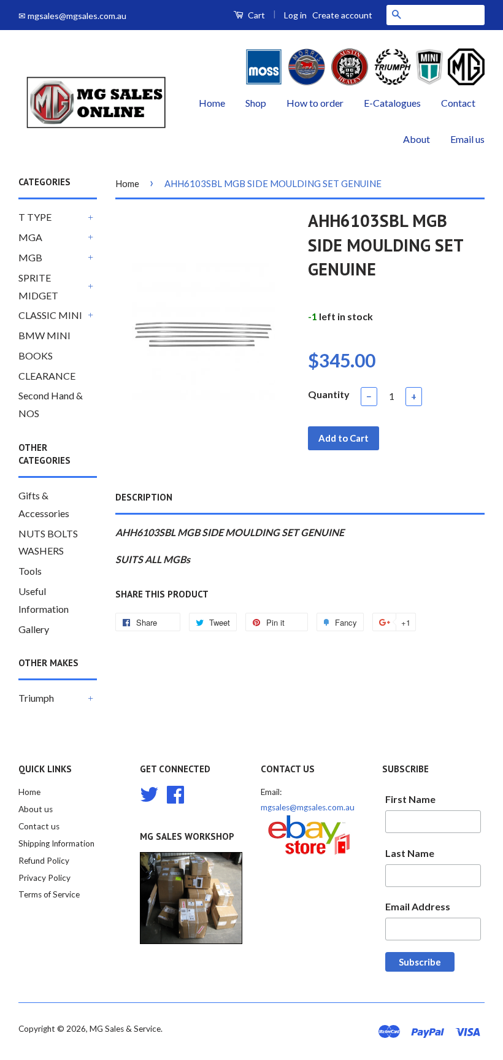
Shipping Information (56, 843)
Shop (255, 103)
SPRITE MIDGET (38, 286)
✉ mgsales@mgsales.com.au (72, 15)
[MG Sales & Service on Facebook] (175, 793)
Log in (295, 15)
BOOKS (35, 355)
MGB (30, 257)
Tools (30, 571)
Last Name (409, 853)
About (416, 139)
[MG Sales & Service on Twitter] (149, 793)
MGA (30, 237)
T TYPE (35, 217)
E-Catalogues (392, 103)
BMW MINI (44, 335)
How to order (315, 103)
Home (212, 103)
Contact (458, 103)
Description (143, 497)
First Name (410, 799)
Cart (255, 15)
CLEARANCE (46, 376)
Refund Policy (43, 861)
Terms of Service (49, 894)
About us (35, 809)
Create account (342, 15)
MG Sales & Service (125, 1029)
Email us (467, 139)
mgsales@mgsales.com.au (308, 807)
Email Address (417, 906)
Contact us (39, 826)
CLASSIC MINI (50, 315)
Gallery (33, 629)
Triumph (36, 698)
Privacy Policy (44, 878)
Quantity (329, 394)
